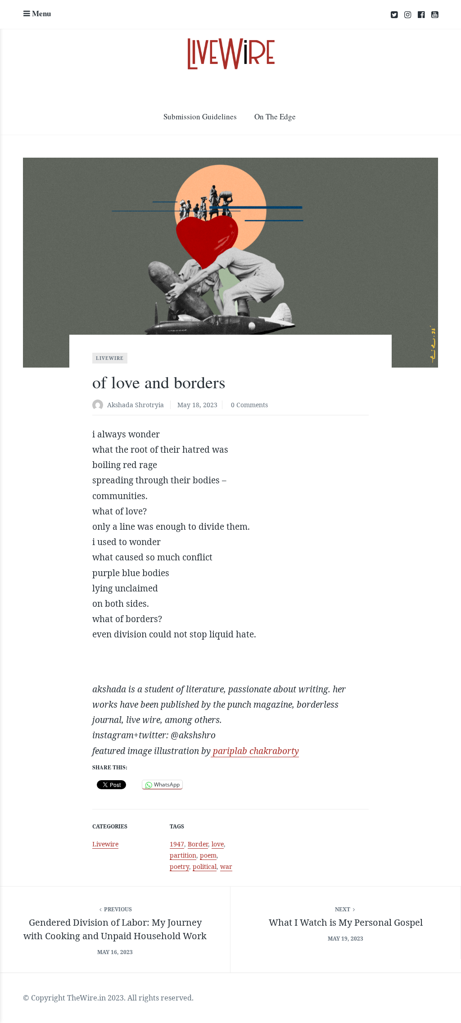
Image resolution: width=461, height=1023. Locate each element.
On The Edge (275, 116)
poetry (179, 866)
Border (198, 844)
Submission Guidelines (200, 116)
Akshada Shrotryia (135, 404)
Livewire (110, 358)
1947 (177, 844)
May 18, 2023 (197, 404)
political (205, 866)
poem (208, 855)
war (226, 866)
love (218, 844)
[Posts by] (99, 405)
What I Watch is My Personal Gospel (346, 922)
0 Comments (249, 404)
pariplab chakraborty (255, 751)
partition (183, 855)
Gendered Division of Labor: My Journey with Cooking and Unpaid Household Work (115, 929)
